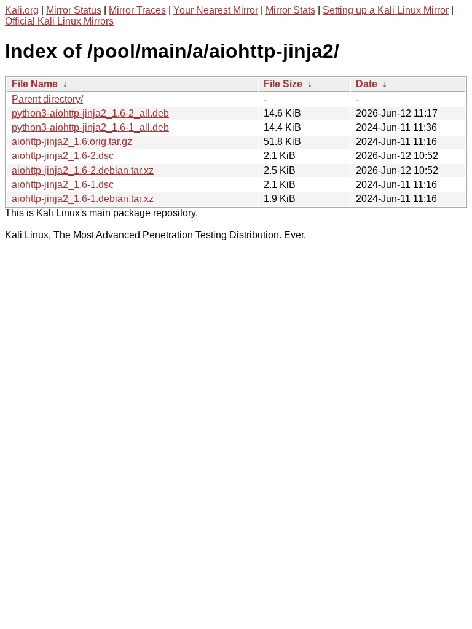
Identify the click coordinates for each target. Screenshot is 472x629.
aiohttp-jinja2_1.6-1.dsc (63, 184)
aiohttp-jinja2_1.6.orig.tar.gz (72, 141)
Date (366, 84)
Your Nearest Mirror (215, 10)
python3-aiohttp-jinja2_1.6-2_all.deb (90, 113)
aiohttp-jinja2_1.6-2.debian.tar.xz (83, 170)
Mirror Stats (290, 10)
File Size (283, 84)
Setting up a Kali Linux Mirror (386, 10)
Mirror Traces (137, 10)
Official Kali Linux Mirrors (59, 21)
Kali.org (22, 10)
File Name (35, 84)
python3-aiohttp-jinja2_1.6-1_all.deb (90, 127)
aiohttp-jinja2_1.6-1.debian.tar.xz (83, 198)
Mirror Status (73, 10)
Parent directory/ (47, 99)
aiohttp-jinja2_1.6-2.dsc (63, 155)
